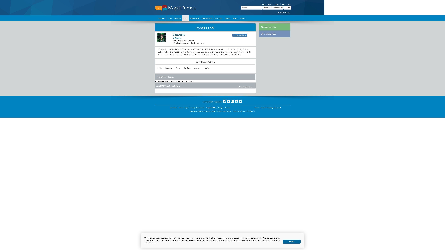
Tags (186, 108)
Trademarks (251, 111)
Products (177, 18)
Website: (176, 43)
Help (283, 4)
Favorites (168, 68)
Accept (291, 241)
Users (185, 18)
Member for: (177, 40)
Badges (227, 18)
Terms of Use (237, 111)
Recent (235, 18)
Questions (161, 18)
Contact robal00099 (240, 35)
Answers (197, 68)
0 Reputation (179, 34)
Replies (206, 68)
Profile (159, 68)
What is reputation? (245, 87)
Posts (170, 18)
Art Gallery (218, 18)
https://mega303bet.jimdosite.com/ (192, 43)
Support (277, 4)
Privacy (244, 111)
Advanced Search (284, 12)
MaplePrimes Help (267, 108)
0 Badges (177, 37)
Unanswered (194, 18)
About (288, 4)
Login (263, 4)
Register (269, 4)
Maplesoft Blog (207, 18)
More (242, 18)
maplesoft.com (226, 111)
